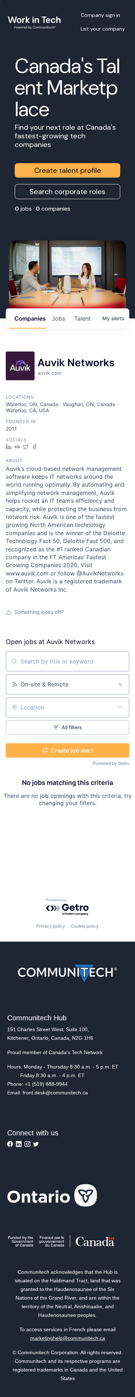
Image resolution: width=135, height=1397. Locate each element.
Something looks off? (39, 612)
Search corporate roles (67, 191)
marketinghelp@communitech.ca (67, 1338)
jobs (58, 318)
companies (30, 318)
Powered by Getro (111, 763)
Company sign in (100, 15)
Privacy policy (50, 926)
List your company (103, 29)
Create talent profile (67, 170)
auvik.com (49, 373)
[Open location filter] (120, 707)
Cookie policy (85, 926)
